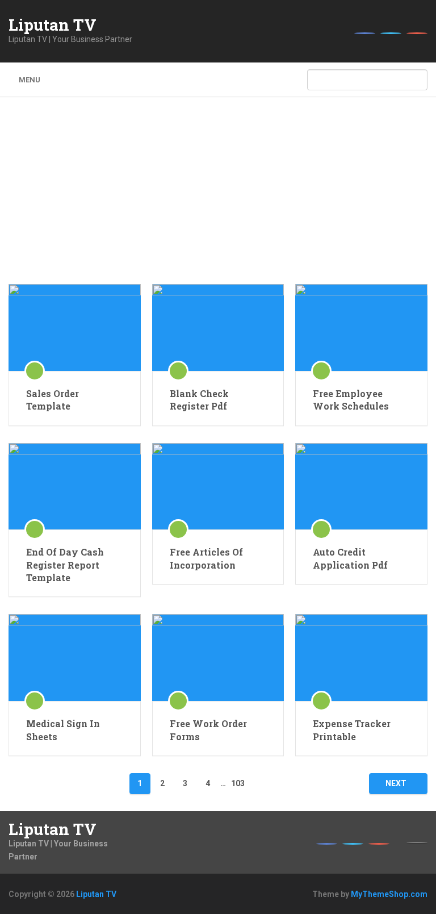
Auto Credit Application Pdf (350, 558)
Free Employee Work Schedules (351, 399)
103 (238, 783)
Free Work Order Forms (208, 729)
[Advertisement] (218, 198)
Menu (29, 80)
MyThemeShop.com (389, 894)
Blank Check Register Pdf (199, 399)
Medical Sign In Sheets (63, 729)
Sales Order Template (52, 399)
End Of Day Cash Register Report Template (65, 564)
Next (395, 783)
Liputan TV (53, 25)
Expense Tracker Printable (352, 729)
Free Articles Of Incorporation (206, 558)
